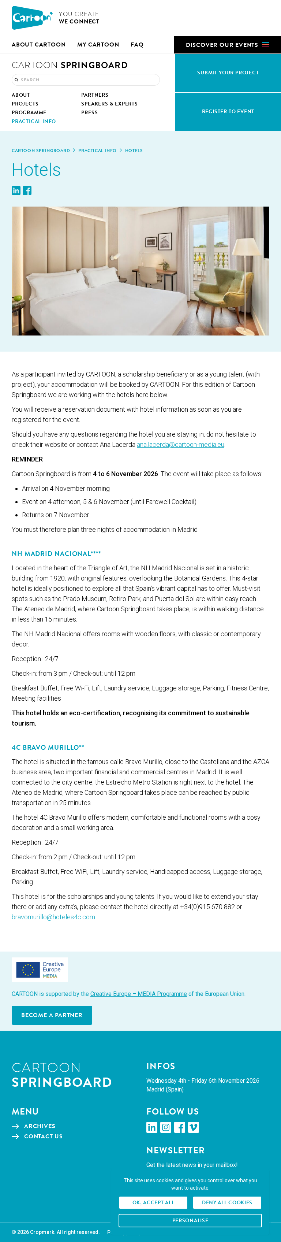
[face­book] (179, 1127)
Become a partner (52, 1015)
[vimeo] (193, 1127)
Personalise (190, 1220)
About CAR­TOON (38, 44)
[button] (227, 44)
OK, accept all (153, 1202)
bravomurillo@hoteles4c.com (53, 917)
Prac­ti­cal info (97, 150)
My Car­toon (98, 44)
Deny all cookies (227, 1202)
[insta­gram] (165, 1127)
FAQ (137, 44)
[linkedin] (151, 1127)
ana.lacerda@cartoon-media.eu (180, 444)
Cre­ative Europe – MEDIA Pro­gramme (138, 993)
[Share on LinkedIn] (16, 190)
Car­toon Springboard (41, 150)
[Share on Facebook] (27, 190)
